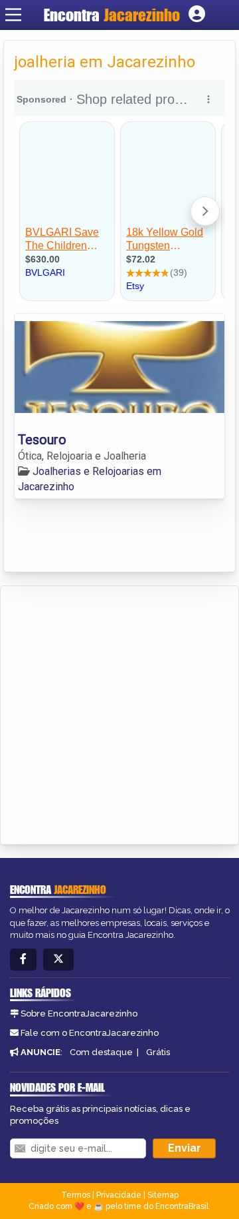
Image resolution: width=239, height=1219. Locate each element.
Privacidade (118, 1195)
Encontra (112, 15)
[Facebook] (23, 960)
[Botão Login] (197, 15)
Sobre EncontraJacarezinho (79, 1013)
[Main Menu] (13, 14)
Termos (75, 1195)
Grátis (158, 1052)
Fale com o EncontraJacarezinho (90, 1033)
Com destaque (101, 1052)
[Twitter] (58, 960)
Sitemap (163, 1195)
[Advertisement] (119, 713)
